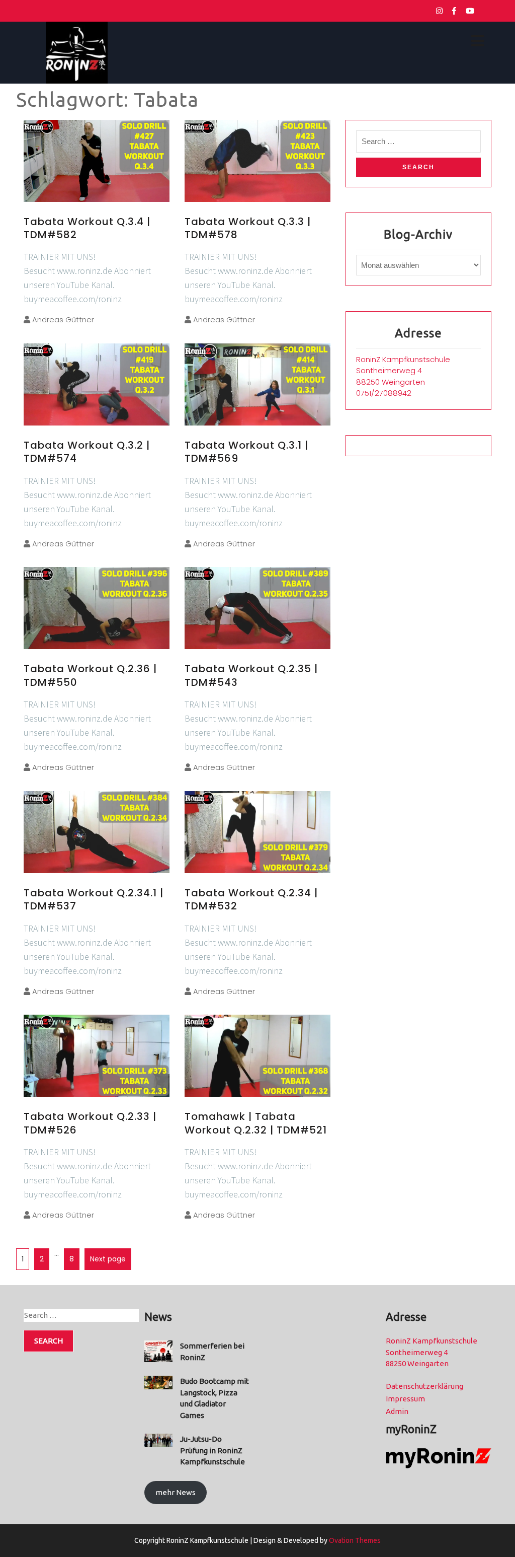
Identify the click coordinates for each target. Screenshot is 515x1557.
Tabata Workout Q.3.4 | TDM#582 (87, 228)
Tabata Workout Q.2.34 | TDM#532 (251, 899)
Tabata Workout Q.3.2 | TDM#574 (87, 451)
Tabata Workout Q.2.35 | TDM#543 (251, 675)
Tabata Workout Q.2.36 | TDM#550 (90, 675)
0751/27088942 (383, 393)
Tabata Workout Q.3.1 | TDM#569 (246, 451)
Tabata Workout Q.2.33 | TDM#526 (90, 1123)
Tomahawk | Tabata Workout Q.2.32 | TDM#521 (256, 1123)
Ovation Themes (354, 1540)
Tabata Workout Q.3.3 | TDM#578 (248, 228)
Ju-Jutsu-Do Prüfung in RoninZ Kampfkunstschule (212, 1450)
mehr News (175, 1492)
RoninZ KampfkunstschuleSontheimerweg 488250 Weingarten (403, 370)
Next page (108, 1259)
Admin (397, 1411)
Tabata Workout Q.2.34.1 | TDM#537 (93, 899)
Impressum (405, 1398)
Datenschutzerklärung (424, 1386)
